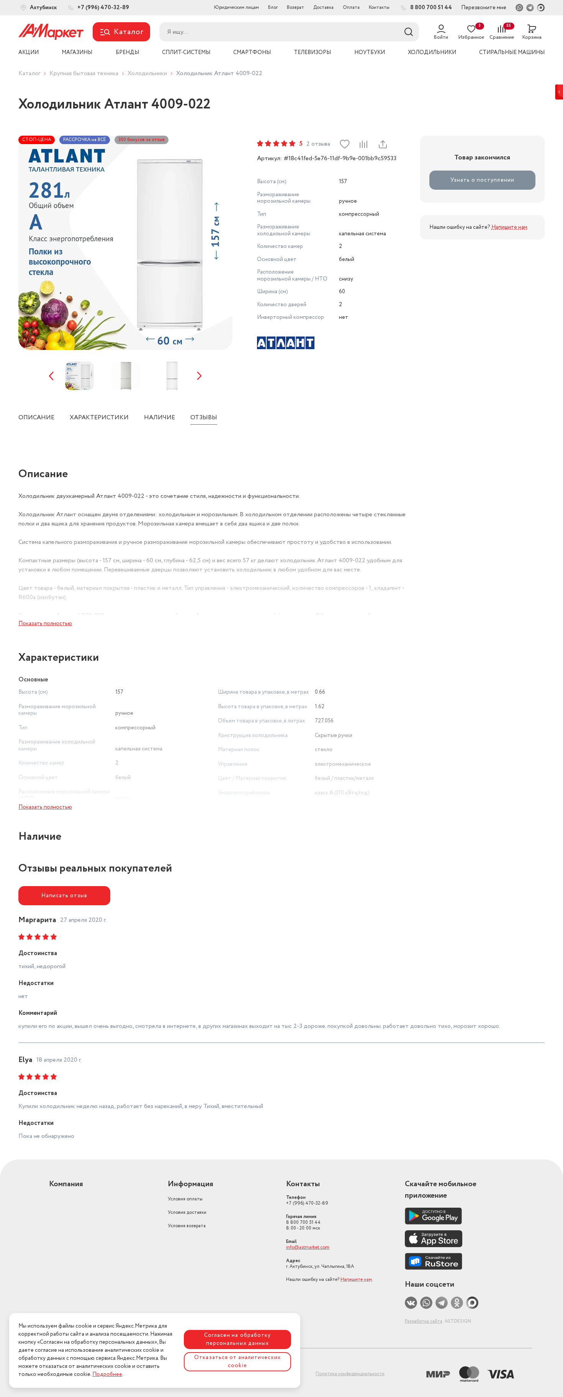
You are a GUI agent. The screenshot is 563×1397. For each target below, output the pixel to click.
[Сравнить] (363, 144)
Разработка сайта (423, 1321)
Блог (273, 7)
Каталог (29, 73)
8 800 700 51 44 (303, 1222)
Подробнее (107, 1374)
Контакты (379, 7)
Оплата (351, 7)
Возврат (295, 7)
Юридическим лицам (236, 7)
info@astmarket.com (307, 1247)
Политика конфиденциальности (350, 1374)
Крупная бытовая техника (83, 73)
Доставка (323, 7)
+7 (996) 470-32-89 (307, 1200)
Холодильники (147, 73)
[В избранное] (344, 144)
